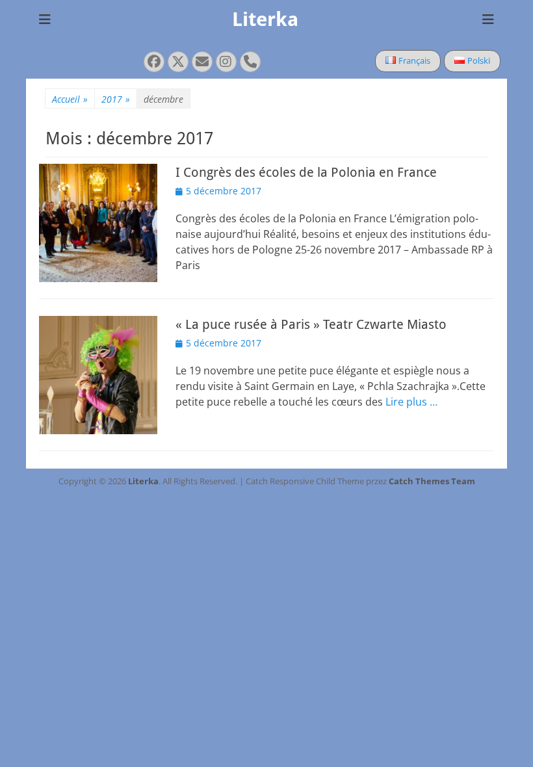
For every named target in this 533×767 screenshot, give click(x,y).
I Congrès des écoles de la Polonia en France (306, 172)
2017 (115, 99)
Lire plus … (411, 402)
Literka (265, 19)
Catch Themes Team (432, 481)
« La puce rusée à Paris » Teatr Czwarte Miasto (311, 324)
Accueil (70, 99)
